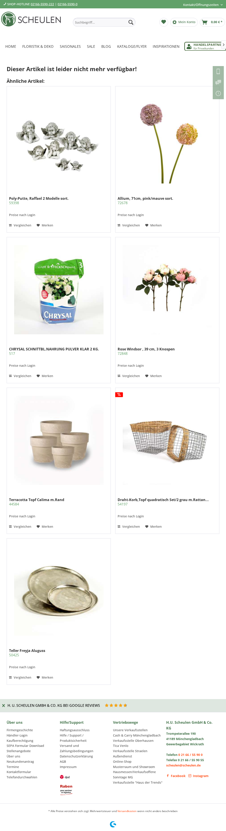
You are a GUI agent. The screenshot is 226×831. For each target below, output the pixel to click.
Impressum (68, 767)
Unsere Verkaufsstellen (130, 730)
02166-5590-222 (42, 4)
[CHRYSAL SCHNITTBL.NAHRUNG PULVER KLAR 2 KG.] (58, 289)
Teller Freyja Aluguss (27, 652)
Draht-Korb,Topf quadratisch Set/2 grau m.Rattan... (163, 502)
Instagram (201, 776)
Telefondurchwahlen (22, 777)
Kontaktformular (19, 772)
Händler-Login (17, 735)
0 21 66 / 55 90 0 (190, 755)
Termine (13, 767)
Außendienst (122, 756)
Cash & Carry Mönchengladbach (137, 735)
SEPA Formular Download (25, 746)
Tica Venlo (120, 746)
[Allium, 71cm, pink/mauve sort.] (167, 139)
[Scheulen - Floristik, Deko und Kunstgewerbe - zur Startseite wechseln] (32, 24)
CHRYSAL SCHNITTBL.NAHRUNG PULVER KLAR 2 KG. (54, 351)
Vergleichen (22, 225)
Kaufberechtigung (20, 740)
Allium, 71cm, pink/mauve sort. (145, 200)
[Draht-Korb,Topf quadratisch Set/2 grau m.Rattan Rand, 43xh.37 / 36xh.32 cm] (167, 440)
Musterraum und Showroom (134, 767)
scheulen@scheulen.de (183, 765)
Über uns (13, 756)
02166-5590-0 (67, 4)
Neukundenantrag (20, 761)
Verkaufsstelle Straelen (130, 751)
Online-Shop (122, 761)
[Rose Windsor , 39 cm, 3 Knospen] (167, 289)
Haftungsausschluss (75, 730)
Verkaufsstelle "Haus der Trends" (137, 782)
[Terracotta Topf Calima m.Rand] (58, 440)
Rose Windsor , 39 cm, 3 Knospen (146, 351)
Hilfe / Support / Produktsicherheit (73, 738)
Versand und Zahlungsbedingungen (76, 748)
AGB (63, 761)
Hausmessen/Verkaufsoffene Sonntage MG (134, 774)
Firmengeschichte (20, 730)
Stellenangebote (19, 751)
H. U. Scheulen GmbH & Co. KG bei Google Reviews (54, 705)
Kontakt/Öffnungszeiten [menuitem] (201, 5)
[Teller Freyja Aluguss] (58, 591)
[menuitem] (104, 22)
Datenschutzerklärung (76, 756)
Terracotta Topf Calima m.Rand (36, 502)
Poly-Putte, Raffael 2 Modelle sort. (39, 200)
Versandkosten (127, 811)
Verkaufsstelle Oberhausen (133, 740)
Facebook (178, 776)
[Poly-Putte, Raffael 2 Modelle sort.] (58, 139)
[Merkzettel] (163, 22)
